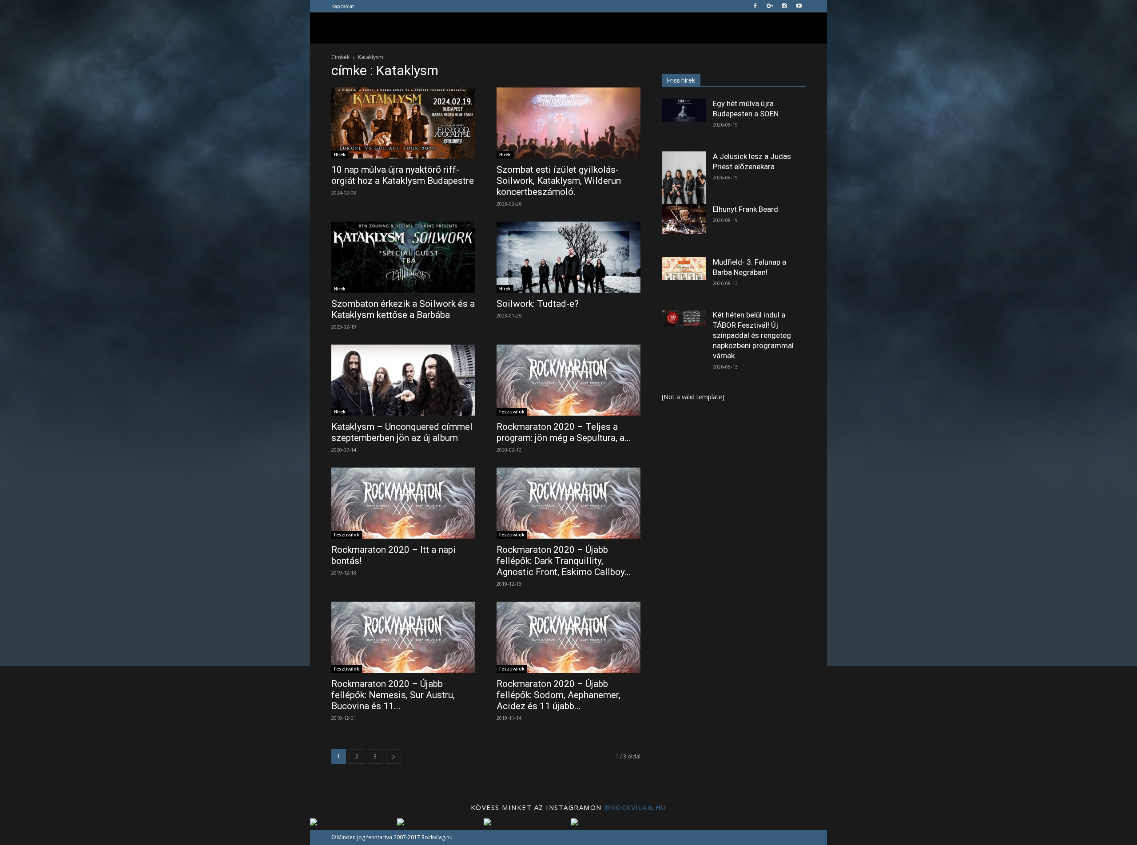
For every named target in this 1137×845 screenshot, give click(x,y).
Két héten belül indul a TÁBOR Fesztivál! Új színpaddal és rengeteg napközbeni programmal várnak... (753, 335)
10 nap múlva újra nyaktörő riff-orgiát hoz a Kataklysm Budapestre (402, 175)
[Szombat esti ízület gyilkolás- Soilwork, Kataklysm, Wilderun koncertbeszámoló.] (568, 123)
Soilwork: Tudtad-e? (538, 303)
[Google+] (769, 6)
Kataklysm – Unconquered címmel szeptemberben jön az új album (402, 432)
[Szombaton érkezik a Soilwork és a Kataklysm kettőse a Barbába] (403, 257)
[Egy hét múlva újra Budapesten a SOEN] (684, 110)
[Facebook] (755, 6)
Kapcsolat (342, 6)
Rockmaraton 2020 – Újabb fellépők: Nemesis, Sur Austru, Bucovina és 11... (393, 694)
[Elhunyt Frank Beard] (684, 219)
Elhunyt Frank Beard (745, 209)
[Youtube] (799, 6)
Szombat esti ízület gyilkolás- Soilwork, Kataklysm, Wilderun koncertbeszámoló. (559, 180)
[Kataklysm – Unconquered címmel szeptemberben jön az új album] (403, 380)
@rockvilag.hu (635, 807)
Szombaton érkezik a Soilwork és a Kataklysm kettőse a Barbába (403, 309)
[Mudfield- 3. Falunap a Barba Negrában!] (684, 268)
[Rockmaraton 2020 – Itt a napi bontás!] (403, 503)
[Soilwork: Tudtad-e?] (568, 257)
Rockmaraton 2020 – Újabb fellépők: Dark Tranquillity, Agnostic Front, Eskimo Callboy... (564, 560)
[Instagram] (784, 6)
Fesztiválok (512, 412)
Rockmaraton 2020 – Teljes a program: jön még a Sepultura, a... (564, 432)
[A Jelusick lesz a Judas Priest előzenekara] (684, 179)
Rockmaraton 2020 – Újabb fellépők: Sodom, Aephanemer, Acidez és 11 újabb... (558, 694)
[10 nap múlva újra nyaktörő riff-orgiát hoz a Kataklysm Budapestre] (403, 123)
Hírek (340, 154)
